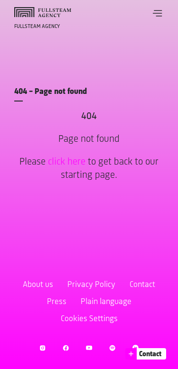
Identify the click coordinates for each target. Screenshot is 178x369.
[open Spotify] (112, 347)
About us (38, 285)
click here (66, 162)
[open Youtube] (89, 347)
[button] (157, 13)
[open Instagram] (42, 347)
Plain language (106, 302)
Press (56, 302)
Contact (142, 285)
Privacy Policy (91, 285)
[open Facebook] (65, 347)
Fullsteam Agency (37, 26)
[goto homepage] (42, 12)
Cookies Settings (89, 319)
